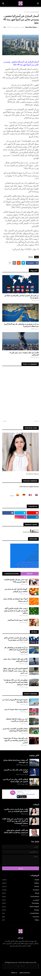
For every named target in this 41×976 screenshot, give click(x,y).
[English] (36, 496)
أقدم (4, 421)
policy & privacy (25, 973)
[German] (23, 496)
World (26, 12)
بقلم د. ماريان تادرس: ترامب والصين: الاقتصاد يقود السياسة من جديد (16, 810)
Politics (20, 883)
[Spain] (17, 496)
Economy (20, 890)
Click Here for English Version (29, 486)
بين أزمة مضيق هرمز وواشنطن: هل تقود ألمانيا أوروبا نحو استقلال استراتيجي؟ (21, 325)
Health (29, 574)
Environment (20, 896)
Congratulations (11, 574)
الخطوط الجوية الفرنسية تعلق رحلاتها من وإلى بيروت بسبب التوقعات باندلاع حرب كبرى (15, 670)
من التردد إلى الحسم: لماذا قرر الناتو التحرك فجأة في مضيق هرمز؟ (21, 297)
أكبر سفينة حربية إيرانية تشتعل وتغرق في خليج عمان (15, 761)
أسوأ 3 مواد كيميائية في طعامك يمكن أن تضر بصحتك (15, 600)
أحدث (36, 421)
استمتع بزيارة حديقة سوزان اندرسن (16, 709)
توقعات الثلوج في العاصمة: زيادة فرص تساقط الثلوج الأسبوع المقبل (15, 729)
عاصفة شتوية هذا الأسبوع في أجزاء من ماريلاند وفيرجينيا (15, 701)
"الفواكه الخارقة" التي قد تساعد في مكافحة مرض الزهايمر (16, 590)
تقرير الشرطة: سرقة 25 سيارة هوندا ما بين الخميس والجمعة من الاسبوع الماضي (16, 740)
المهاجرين (20, 900)
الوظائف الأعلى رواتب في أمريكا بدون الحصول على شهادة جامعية (15, 780)
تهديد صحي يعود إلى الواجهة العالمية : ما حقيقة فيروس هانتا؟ (16, 580)
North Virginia (20, 907)
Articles (20, 910)
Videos (20, 920)
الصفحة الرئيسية (34, 12)
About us (14, 973)
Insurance (20, 917)
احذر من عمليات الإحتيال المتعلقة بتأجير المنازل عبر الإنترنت (17, 720)
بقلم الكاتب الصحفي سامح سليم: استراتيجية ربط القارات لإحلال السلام (16, 831)
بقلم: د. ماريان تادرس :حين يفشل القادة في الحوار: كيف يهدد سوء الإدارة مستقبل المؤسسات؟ (15, 821)
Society (20, 886)
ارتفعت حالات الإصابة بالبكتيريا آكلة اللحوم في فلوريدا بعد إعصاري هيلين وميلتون (16, 610)
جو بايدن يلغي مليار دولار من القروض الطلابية (16, 771)
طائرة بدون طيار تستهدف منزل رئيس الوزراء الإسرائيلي (24, 354)
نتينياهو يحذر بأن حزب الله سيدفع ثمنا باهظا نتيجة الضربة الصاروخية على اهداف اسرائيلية (16, 682)
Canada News (20, 913)
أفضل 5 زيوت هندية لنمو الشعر (18, 620)
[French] (29, 496)
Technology (20, 903)
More (12, 496)
